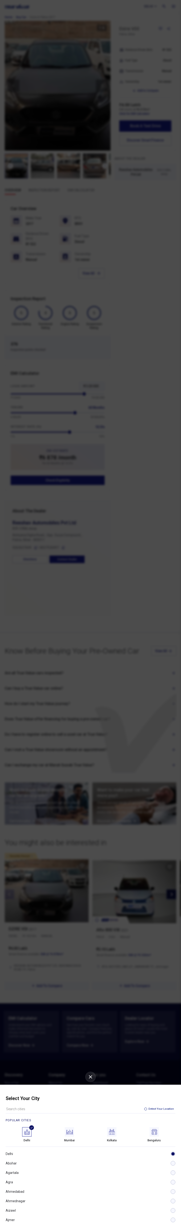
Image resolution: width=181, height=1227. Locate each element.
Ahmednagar (15, 1201)
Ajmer (10, 1220)
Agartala (12, 1173)
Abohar (11, 1163)
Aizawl (11, 1210)
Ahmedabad (15, 1191)
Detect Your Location (161, 1108)
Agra (9, 1182)
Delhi (9, 1154)
